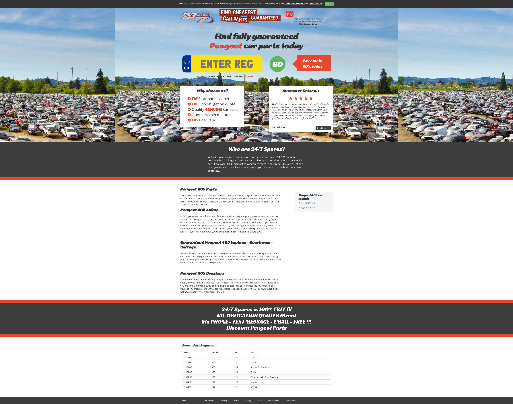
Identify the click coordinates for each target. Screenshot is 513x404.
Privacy (248, 400)
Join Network (273, 400)
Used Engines (291, 400)
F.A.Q (195, 400)
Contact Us (209, 400)
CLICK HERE (247, 76)
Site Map (223, 400)
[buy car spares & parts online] (197, 16)
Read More (322, 128)
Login (259, 400)
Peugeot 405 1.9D (307, 207)
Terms (236, 400)
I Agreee (329, 4)
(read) (314, 27)
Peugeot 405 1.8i (307, 203)
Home (185, 400)
